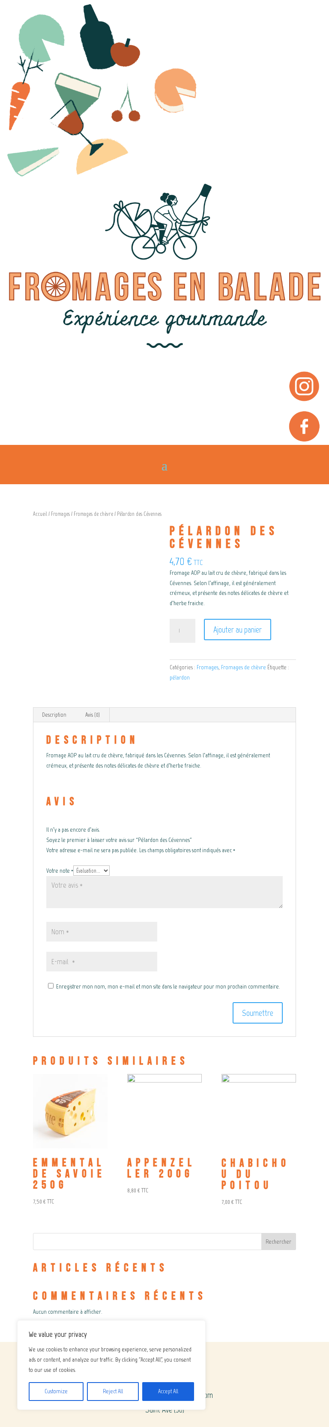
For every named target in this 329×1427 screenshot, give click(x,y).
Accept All (168, 1391)
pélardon (180, 677)
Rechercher (278, 1241)
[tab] (54, 715)
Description (54, 714)
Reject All (113, 1391)
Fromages (60, 514)
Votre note (59, 870)
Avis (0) (92, 714)
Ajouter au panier (237, 629)
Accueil (40, 514)
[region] (111, 1365)
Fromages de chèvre (93, 514)
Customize (56, 1391)
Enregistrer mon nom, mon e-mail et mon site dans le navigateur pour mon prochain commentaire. (168, 986)
